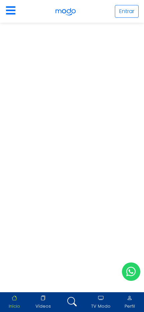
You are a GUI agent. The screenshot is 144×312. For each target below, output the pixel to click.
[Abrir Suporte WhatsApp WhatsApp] (131, 271)
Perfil (130, 306)
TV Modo (101, 306)
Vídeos (43, 306)
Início (14, 306)
